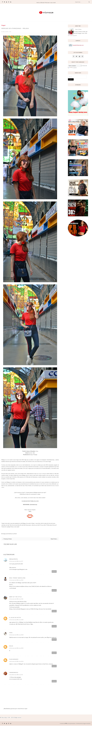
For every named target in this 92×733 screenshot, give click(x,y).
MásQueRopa (13, 559)
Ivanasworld (13, 672)
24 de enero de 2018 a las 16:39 (16, 661)
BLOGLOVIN (35, 501)
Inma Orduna (6, 31)
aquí (16, 466)
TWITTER (30, 501)
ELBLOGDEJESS (13, 659)
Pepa (10, 632)
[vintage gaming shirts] (78, 216)
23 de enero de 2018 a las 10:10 (16, 580)
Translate (74, 67)
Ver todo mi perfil (72, 35)
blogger (3, 25)
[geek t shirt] (78, 175)
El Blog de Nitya (15, 617)
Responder (54, 571)
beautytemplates (71, 723)
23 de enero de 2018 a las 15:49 (16, 619)
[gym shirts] (78, 195)
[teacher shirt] (78, 155)
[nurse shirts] (78, 135)
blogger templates (87, 723)
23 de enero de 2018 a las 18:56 (16, 648)
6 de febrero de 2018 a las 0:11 (16, 674)
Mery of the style (15, 596)
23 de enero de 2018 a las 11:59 (16, 599)
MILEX (11, 646)
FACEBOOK (24, 501)
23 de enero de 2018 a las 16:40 (16, 634)
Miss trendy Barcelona (17, 578)
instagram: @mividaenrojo (47, 459)
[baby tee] (78, 236)
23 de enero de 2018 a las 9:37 (16, 561)
